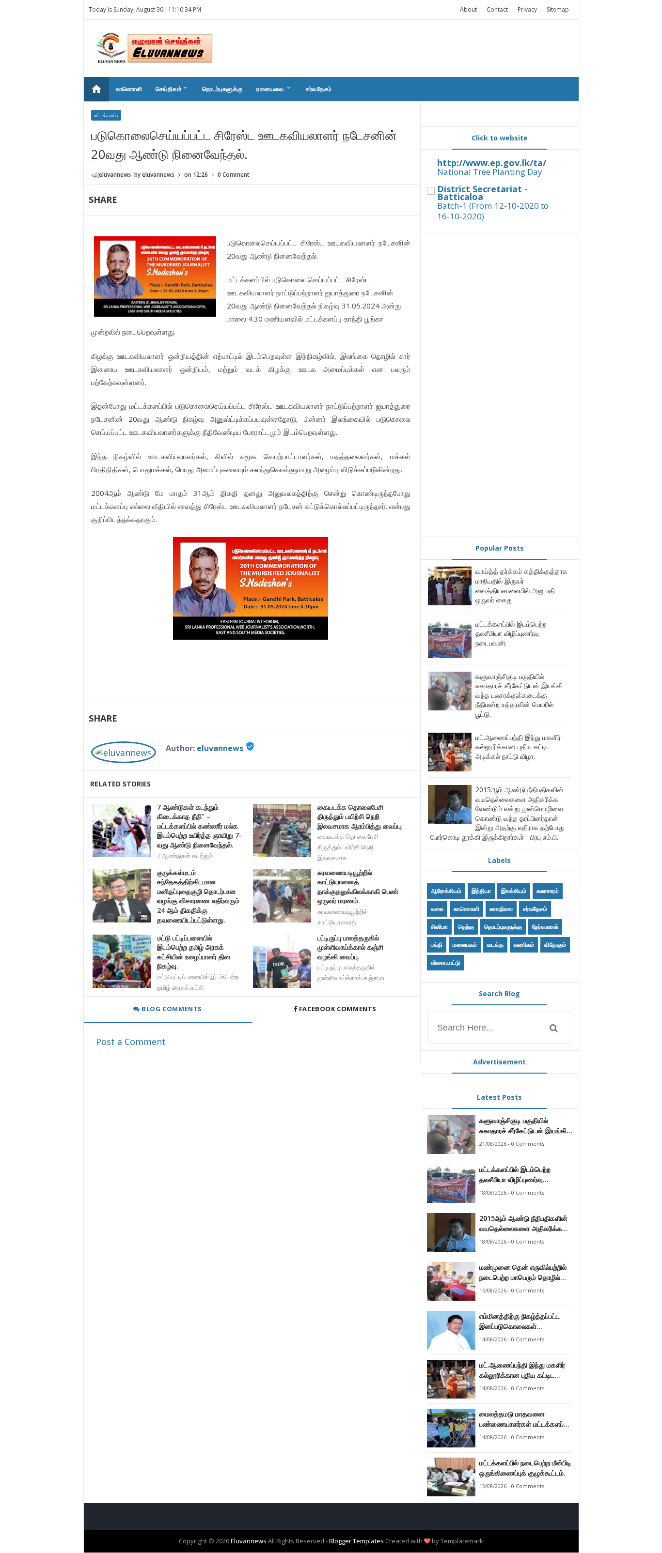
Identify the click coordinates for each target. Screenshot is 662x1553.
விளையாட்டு (445, 962)
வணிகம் (524, 944)
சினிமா (439, 927)
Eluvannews (249, 1541)
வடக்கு (495, 944)
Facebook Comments (337, 1008)
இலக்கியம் (513, 891)
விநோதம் (555, 944)
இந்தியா (481, 891)
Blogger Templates (356, 1541)
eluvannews (220, 748)
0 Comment (234, 174)
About (468, 9)
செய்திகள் (172, 88)
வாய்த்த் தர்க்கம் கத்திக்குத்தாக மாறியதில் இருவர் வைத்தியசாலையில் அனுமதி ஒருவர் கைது (521, 585)
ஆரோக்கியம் (446, 891)
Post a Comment (131, 1041)
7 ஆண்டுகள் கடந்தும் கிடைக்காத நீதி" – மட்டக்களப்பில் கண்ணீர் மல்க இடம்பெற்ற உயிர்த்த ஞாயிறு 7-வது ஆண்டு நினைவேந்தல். (199, 825)
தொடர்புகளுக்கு (222, 89)
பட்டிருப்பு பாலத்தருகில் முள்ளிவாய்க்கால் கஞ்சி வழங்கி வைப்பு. (350, 947)
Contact (497, 9)
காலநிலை (501, 909)
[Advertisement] (499, 385)
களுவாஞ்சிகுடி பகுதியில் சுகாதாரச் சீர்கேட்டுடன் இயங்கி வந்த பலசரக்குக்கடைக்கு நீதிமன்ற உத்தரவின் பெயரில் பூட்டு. (519, 695)
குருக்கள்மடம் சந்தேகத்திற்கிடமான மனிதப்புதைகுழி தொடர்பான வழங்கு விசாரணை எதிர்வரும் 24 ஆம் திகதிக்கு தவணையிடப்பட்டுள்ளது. (198, 896)
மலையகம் (465, 944)
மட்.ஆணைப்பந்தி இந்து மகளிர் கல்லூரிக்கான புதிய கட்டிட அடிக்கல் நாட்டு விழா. (518, 747)
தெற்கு (466, 927)
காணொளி (129, 89)
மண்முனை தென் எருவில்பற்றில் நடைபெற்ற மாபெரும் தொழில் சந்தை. (523, 1272)
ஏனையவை (274, 88)
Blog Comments (171, 1008)
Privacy (527, 9)
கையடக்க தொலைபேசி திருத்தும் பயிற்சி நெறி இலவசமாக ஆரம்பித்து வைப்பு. (360, 816)
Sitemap (558, 9)
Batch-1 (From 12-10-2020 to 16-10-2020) (493, 211)
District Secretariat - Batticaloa (482, 192)
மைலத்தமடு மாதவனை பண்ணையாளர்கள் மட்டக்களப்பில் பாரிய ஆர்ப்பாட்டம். (525, 1419)
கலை (437, 909)
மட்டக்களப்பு (106, 115)
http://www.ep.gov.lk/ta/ (491, 163)
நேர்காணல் (545, 927)
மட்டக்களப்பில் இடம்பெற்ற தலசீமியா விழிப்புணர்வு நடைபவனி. (511, 633)
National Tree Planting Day (489, 171)
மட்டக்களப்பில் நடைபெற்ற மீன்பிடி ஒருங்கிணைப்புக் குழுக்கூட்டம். (525, 1467)
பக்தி (436, 944)
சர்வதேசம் (319, 89)
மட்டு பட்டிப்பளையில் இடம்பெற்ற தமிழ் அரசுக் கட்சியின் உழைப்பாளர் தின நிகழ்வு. (194, 952)
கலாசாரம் (547, 891)
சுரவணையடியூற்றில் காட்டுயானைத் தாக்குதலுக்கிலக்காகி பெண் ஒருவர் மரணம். (357, 887)
